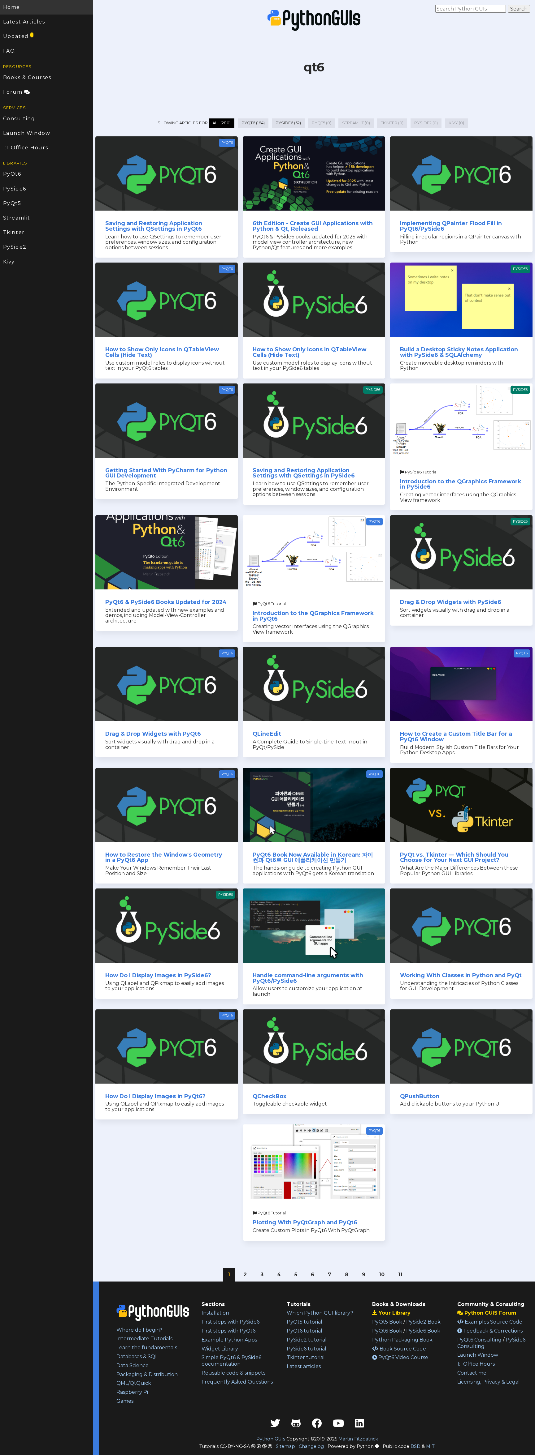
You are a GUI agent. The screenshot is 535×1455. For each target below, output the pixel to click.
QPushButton (419, 1096)
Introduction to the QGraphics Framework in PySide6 (460, 484)
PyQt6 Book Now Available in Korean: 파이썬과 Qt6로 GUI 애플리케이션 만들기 (313, 857)
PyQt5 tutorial (304, 1322)
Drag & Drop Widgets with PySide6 (450, 602)
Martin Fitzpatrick (358, 1439)
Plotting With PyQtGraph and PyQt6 (305, 1222)
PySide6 (14, 189)
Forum (13, 92)
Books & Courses (27, 77)
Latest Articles (24, 22)
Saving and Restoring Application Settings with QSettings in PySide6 (304, 473)
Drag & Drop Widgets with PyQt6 (153, 733)
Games (124, 1401)
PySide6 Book (423, 1331)
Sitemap (285, 1446)
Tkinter (14, 232)
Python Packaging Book (402, 1340)
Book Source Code (402, 1349)
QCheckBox (269, 1096)
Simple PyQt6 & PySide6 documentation (231, 1360)
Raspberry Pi (132, 1392)
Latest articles (304, 1366)
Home (11, 7)
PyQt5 (12, 203)
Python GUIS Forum (489, 1313)
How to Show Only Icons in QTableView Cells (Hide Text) (162, 352)
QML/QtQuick (133, 1383)
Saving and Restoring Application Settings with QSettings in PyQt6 (153, 226)
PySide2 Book (423, 1322)
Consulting (19, 119)
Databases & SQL (137, 1356)
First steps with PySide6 (230, 1322)
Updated (18, 36)
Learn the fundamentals (146, 1347)
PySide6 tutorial (306, 1349)
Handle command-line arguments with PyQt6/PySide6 (308, 978)
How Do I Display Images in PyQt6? (155, 1096)
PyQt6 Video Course (402, 1357)
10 (382, 1274)
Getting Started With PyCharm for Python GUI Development (166, 473)
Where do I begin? (139, 1330)
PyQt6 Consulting (479, 1340)
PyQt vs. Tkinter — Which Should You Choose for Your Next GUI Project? (454, 857)
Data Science (132, 1365)
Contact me (471, 1373)
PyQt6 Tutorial (271, 603)
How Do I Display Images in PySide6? (158, 975)
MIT (430, 1446)
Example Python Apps (229, 1340)
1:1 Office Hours (25, 148)
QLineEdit (267, 733)
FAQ (9, 51)
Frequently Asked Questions (237, 1382)
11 (400, 1274)
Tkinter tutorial (306, 1357)
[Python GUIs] (314, 20)
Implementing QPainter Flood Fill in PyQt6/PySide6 (451, 226)
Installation (215, 1313)
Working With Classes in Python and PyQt (461, 975)
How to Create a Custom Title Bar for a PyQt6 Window (456, 736)
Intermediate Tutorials (144, 1339)
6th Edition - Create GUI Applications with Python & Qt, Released (313, 226)
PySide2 (15, 247)
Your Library (394, 1313)
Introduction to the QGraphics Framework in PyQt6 (313, 616)
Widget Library (220, 1349)
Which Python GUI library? (320, 1313)
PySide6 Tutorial (420, 472)
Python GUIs (270, 1439)
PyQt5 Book (387, 1322)
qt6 (314, 67)
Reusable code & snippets (233, 1373)
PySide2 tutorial (307, 1340)
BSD (415, 1446)
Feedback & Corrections (492, 1331)
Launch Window (26, 133)
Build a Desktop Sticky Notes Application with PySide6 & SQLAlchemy (459, 352)
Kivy (9, 262)
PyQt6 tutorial (304, 1331)
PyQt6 (12, 174)
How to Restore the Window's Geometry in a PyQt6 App (163, 857)
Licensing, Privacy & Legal (488, 1382)
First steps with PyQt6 (228, 1331)
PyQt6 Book (387, 1331)
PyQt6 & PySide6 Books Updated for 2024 (166, 602)
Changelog (311, 1446)
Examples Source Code (492, 1322)
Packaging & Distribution (147, 1374)
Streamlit (16, 218)
